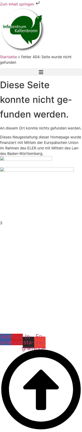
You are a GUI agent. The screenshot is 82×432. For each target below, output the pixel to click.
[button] (41, 72)
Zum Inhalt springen (17, 4)
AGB (41, 309)
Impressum (41, 298)
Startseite (8, 57)
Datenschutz (41, 304)
